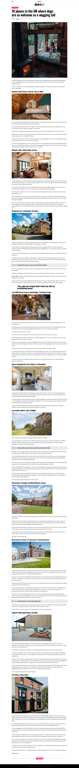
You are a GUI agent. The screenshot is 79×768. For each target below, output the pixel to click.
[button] (13, 1)
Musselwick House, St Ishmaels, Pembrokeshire (30, 540)
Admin (18, 19)
